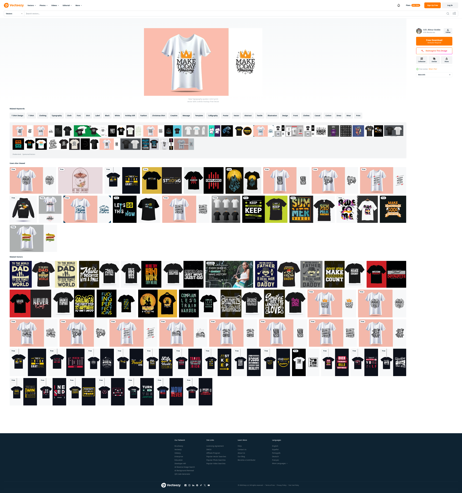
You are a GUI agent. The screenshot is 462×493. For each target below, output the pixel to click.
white (117, 115)
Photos (43, 5)
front (295, 115)
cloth (69, 115)
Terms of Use (270, 485)
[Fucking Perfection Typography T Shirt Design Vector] (116, 303)
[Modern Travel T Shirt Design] (100, 362)
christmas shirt (158, 115)
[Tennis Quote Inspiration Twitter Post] (229, 274)
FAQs (240, 446)
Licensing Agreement (215, 446)
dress (339, 115)
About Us (241, 453)
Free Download (434, 41)
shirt (88, 115)
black (107, 115)
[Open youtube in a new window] (209, 485)
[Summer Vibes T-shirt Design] (312, 209)
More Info (421, 75)
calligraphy (213, 115)
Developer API (180, 463)
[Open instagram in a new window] (189, 485)
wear (349, 115)
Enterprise (179, 456)
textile (259, 115)
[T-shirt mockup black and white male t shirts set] (226, 209)
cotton (328, 115)
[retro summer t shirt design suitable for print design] (80, 180)
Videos (54, 5)
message (186, 115)
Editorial (66, 5)
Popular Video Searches (216, 463)
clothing (42, 115)
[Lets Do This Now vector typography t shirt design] (136, 209)
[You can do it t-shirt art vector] (23, 209)
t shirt (31, 115)
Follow (448, 32)
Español (275, 449)
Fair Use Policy (294, 485)
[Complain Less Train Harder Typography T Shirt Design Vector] (199, 303)
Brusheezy (179, 446)
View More (184, 144)
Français (275, 460)
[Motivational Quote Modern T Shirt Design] (217, 362)
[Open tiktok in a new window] (201, 485)
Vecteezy (178, 449)
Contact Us (242, 449)
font (79, 115)
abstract (248, 115)
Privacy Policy (282, 485)
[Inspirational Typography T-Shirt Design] (122, 180)
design (285, 115)
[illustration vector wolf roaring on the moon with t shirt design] (243, 180)
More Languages (279, 463)
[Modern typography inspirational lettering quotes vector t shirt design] (141, 274)
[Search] (447, 13)
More (77, 5)
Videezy (178, 453)
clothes (306, 115)
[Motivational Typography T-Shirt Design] (66, 362)
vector (236, 115)
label (97, 115)
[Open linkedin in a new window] (193, 485)
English (275, 446)
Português (276, 453)
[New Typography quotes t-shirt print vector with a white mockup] (33, 180)
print (358, 115)
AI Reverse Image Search (185, 467)
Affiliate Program (213, 453)
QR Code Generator (182, 474)
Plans (408, 5)
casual (317, 115)
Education (179, 460)
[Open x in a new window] (205, 485)
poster (225, 115)
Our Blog (241, 456)
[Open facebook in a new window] (185, 485)
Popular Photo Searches (216, 460)
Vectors (31, 5)
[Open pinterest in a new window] (197, 485)
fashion (143, 115)
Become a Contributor (246, 460)
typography (57, 115)
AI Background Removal (184, 470)
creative (173, 115)
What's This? (433, 69)
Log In (450, 5)
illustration (272, 115)
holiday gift (130, 115)
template (199, 115)
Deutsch (275, 456)
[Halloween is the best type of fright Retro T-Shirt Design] (157, 303)
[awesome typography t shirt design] (357, 209)
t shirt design (17, 115)
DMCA (208, 449)
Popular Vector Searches (216, 456)
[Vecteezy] (14, 5)
